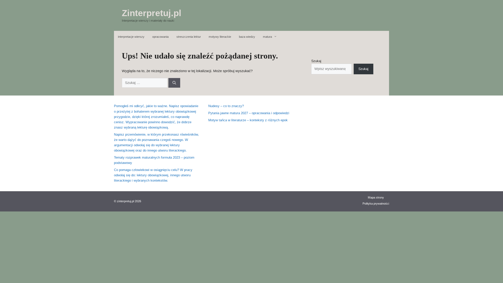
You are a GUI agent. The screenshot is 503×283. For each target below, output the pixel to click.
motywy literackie (220, 36)
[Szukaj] (174, 83)
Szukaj (316, 61)
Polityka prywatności (376, 203)
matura (267, 36)
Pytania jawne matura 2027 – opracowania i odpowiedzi (248, 113)
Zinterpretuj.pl (151, 13)
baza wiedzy (247, 36)
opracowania (160, 36)
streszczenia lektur (188, 36)
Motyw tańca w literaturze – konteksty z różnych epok (248, 120)
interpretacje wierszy (131, 36)
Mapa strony (376, 197)
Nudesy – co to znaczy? (226, 106)
